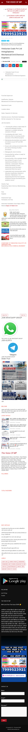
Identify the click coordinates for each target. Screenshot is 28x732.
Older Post (23, 315)
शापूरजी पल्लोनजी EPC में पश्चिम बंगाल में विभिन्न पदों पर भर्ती (17, 438)
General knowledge (16, 564)
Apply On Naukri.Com (12, 205)
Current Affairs (13, 561)
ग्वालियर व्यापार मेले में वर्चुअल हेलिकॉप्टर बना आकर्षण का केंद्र (12, 550)
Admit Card (5, 561)
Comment (24, 61)
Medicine (4, 569)
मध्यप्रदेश (14, 569)
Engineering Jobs (6, 564)
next (3, 401)
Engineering (4, 40)
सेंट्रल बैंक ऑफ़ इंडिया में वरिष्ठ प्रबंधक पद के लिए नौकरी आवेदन (18, 230)
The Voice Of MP (14, 2)
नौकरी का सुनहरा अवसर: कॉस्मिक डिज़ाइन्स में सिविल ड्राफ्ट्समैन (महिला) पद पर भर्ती (18, 425)
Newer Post (4, 315)
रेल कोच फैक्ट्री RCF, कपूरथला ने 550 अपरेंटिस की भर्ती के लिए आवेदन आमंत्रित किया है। (17, 237)
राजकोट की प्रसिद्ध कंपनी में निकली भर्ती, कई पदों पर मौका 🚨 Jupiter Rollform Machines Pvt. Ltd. (18, 445)
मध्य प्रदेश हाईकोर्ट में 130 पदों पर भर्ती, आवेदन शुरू (17, 432)
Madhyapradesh (12, 566)
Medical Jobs (21, 566)
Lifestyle (4, 566)
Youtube (3, 595)
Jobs (8, 40)
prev (2, 401)
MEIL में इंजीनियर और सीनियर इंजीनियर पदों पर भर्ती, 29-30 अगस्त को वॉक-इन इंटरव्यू (18, 419)
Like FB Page (4, 593)
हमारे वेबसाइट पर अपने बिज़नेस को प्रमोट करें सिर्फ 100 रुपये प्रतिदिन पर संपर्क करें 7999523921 (16, 11)
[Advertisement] (14, 299)
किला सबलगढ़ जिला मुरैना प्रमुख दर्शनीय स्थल (10, 548)
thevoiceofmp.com (15, 729)
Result (9, 569)
